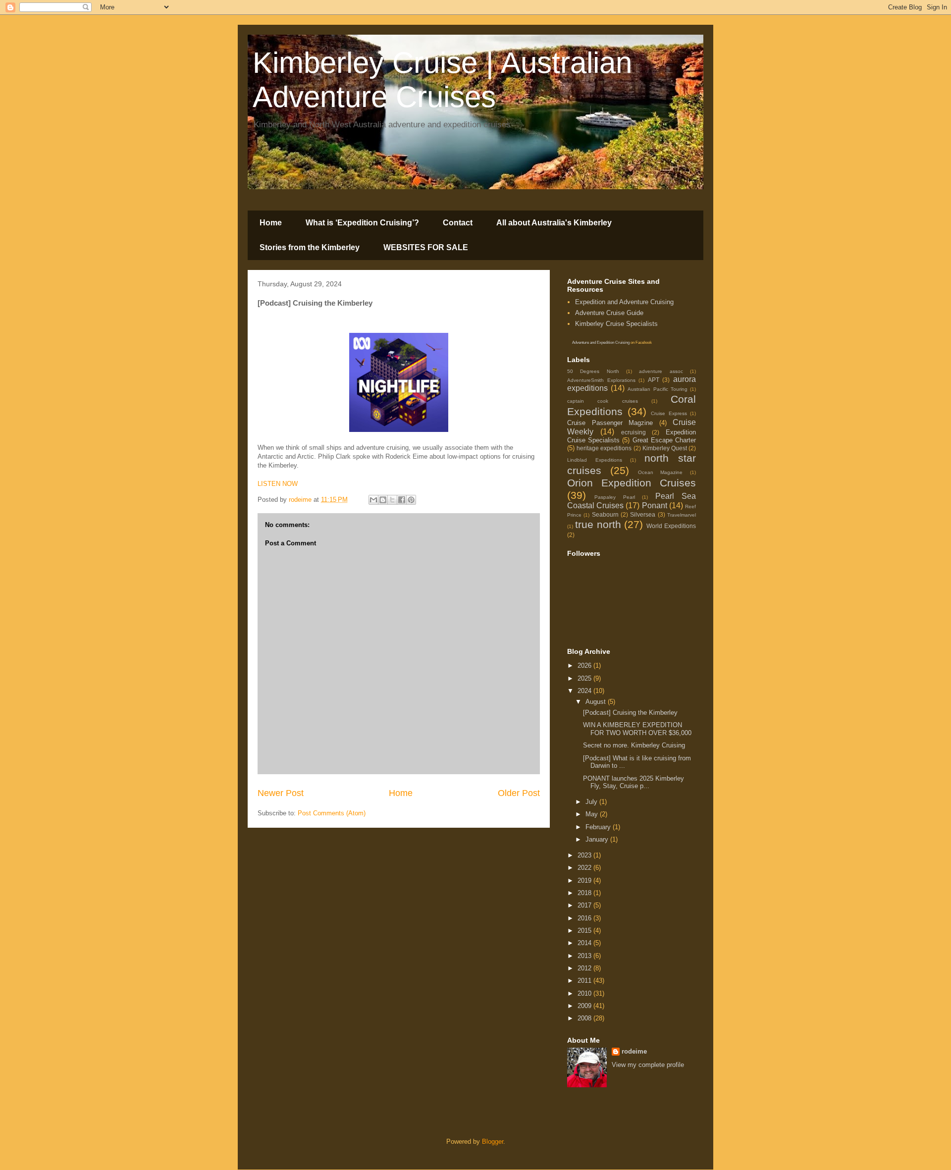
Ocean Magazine (660, 472)
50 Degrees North (593, 371)
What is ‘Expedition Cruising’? (362, 222)
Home (271, 222)
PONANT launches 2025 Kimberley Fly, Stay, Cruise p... (633, 782)
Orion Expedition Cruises (631, 482)
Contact (458, 222)
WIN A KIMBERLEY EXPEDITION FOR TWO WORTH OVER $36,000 (637, 729)
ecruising (633, 432)
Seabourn (605, 514)
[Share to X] (392, 500)
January (597, 839)
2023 (585, 855)
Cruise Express (669, 413)
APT (653, 379)
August (596, 701)
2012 (585, 968)
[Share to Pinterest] (411, 500)
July (592, 801)
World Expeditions (671, 526)
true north (598, 524)
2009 (585, 1006)
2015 (585, 930)
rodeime (634, 1051)
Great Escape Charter (664, 440)
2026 (585, 665)
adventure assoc (661, 371)
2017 (585, 905)
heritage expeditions (604, 448)
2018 (585, 893)
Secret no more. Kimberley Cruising (634, 745)
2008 (585, 1018)
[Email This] (373, 500)
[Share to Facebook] (402, 500)
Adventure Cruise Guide (609, 313)
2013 (585, 955)
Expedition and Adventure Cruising (624, 302)
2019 (585, 880)
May (592, 814)
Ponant (654, 505)
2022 (585, 867)
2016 (585, 918)
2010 (585, 993)
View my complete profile (648, 1064)
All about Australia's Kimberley (554, 222)
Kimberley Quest (664, 448)
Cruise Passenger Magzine (610, 422)
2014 (585, 943)
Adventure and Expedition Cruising (601, 342)
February (599, 827)
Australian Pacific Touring (657, 389)
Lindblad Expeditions (594, 460)
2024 (585, 690)
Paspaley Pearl (614, 497)
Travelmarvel (681, 515)
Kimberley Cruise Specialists (616, 323)
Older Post (519, 793)
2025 (585, 678)
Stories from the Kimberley (310, 247)
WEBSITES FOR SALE (425, 247)
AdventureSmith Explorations (601, 380)
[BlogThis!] (383, 500)
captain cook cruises (602, 401)
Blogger (492, 1141)
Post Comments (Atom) (332, 813)
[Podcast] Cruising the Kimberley (630, 712)
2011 (585, 980)
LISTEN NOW (278, 483)
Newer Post (281, 793)
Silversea (642, 514)
